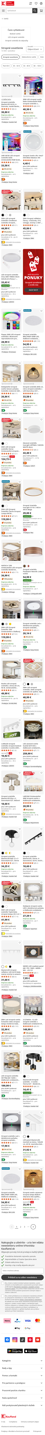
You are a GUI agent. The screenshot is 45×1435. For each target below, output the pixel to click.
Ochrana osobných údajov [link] (30, 1422)
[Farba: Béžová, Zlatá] (6, 853)
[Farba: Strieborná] (10, 215)
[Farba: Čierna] (2, 215)
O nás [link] (3, 1422)
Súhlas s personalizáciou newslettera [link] (31, 1299)
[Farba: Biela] (6, 215)
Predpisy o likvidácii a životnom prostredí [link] (15, 1431)
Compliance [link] (13, 1422)
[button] (10, 57)
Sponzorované (6, 96)
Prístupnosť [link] (37, 1431)
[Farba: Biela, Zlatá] (10, 853)
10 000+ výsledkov (8, 51)
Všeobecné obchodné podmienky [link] (12, 1426)
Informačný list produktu (13, 242)
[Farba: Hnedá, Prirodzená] (28, 566)
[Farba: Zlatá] (10, 624)
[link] (30, 3)
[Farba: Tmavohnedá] (24, 566)
